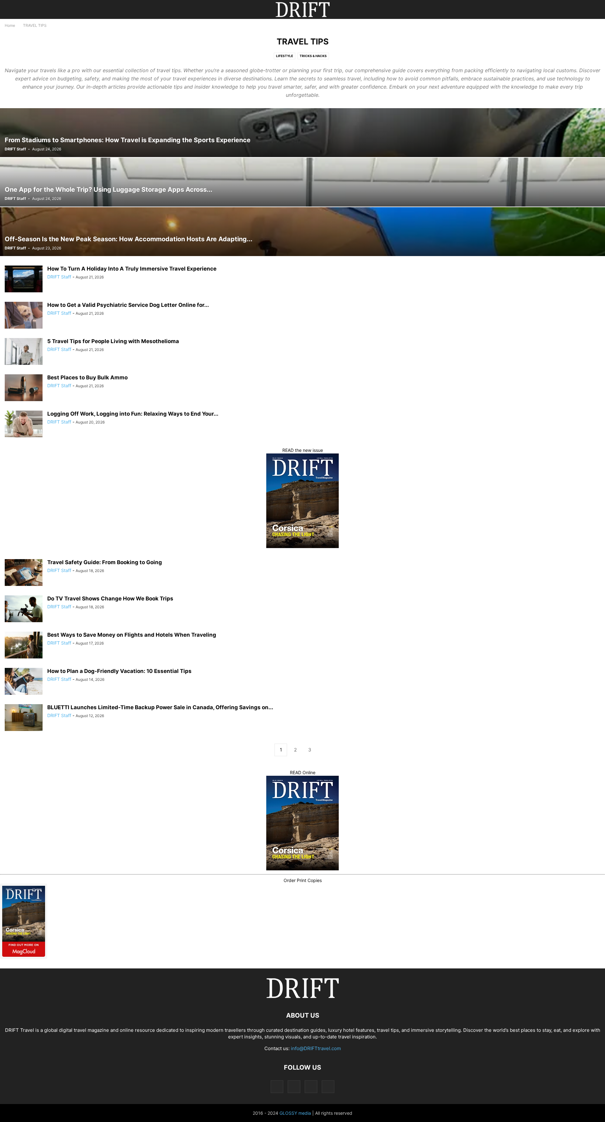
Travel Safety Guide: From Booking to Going (104, 562)
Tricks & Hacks (313, 56)
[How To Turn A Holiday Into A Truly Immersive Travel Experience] (24, 280)
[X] (311, 1087)
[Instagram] (294, 1087)
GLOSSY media (295, 1113)
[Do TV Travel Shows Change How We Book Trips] (24, 609)
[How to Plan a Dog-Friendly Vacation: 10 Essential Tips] (24, 682)
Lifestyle (284, 56)
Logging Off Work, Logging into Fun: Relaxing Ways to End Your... (132, 414)
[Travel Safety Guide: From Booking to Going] (24, 573)
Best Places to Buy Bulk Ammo (87, 377)
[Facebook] (277, 1087)
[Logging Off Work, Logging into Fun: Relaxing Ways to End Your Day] (24, 425)
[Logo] (302, 996)
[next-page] (324, 750)
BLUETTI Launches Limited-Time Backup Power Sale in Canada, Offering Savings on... (160, 707)
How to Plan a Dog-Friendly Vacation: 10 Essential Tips (119, 671)
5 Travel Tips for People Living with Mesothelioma (113, 341)
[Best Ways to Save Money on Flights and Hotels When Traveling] (24, 646)
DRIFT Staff (15, 149)
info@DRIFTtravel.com (316, 1048)
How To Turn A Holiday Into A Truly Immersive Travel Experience (131, 269)
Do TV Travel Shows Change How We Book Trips (110, 598)
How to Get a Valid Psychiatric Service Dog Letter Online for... (128, 305)
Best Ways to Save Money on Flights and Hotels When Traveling (131, 635)
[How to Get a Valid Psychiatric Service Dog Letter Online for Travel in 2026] (24, 316)
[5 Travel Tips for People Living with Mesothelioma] (24, 352)
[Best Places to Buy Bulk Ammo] (24, 388)
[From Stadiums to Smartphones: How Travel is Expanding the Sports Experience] (302, 132)
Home (10, 25)
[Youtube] (328, 1087)
